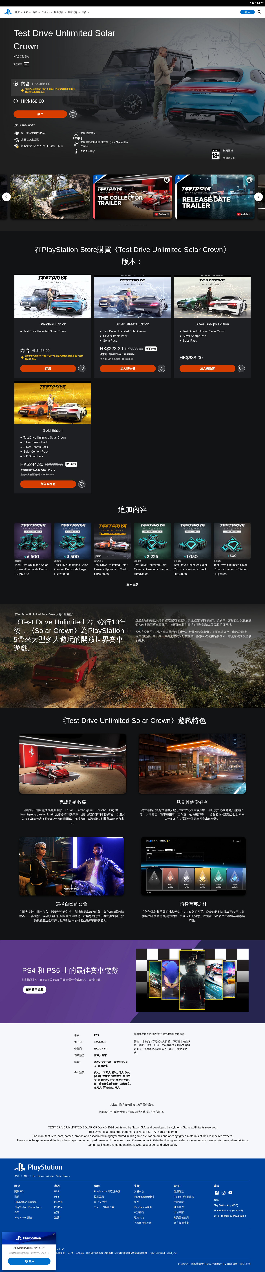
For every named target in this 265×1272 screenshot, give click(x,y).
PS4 (56, 1196)
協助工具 (99, 1196)
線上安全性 (100, 1201)
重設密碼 (139, 1212)
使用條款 (179, 1191)
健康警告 (179, 1207)
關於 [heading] (17, 1185)
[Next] (258, 196)
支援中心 (139, 1191)
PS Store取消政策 (184, 1196)
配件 (56, 1212)
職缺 (16, 1196)
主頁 (16, 1176)
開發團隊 (179, 1212)
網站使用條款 (214, 1263)
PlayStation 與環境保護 (107, 1191)
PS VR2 (58, 1201)
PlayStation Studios (25, 1201)
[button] (132, 196)
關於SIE (18, 1191)
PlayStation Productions (27, 1207)
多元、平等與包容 (104, 1207)
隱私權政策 (197, 1263)
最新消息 (72, 12)
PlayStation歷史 (23, 1217)
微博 (216, 1200)
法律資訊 (183, 1263)
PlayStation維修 (143, 1207)
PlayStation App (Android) (228, 1210)
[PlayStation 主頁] (8, 12)
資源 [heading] (177, 1185)
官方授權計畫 (181, 1222)
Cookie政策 (231, 1263)
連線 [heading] (216, 1185)
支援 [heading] (137, 1185)
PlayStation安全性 (144, 1196)
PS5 (26, 12)
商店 (17, 12)
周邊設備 (58, 12)
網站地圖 (245, 1263)
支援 (84, 12)
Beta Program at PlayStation (230, 1215)
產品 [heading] (57, 1185)
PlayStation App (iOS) (226, 1205)
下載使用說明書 (143, 1222)
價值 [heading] (97, 1185)
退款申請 (139, 1217)
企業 (16, 1212)
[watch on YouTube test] (161, 214)
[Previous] (6, 196)
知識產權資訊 (181, 1217)
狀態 (136, 1201)
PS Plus (46, 12)
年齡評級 (179, 1201)
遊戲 (35, 12)
